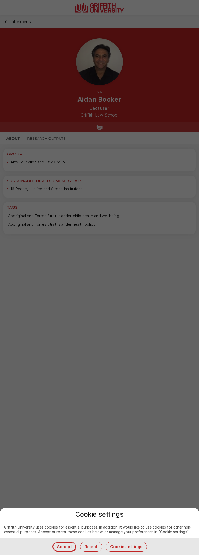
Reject (91, 546)
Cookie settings (126, 546)
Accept (64, 546)
